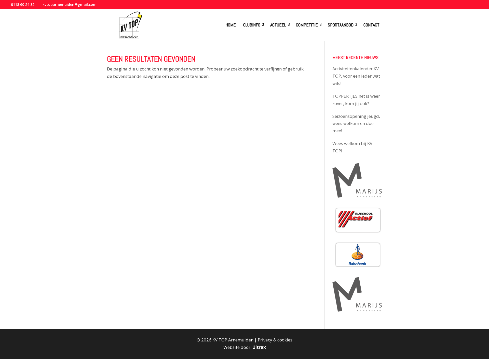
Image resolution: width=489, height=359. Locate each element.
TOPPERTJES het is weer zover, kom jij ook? (356, 99)
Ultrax (259, 347)
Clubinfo (251, 25)
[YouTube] (467, 6)
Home (230, 25)
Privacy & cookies (275, 340)
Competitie (307, 25)
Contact (371, 25)
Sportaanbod (341, 25)
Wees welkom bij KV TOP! (352, 147)
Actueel (278, 25)
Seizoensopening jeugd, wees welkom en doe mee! (356, 123)
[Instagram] (473, 6)
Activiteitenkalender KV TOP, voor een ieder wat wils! (356, 76)
